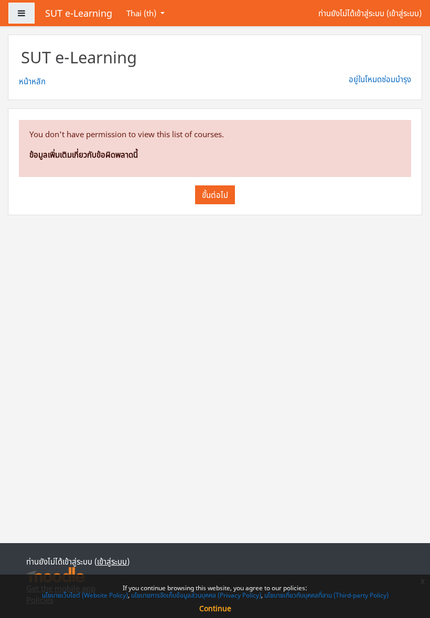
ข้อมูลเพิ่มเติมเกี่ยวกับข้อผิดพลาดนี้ (83, 154)
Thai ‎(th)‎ (142, 13)
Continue (215, 608)
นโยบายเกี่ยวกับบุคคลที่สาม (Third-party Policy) (326, 595)
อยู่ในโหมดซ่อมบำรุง (380, 79)
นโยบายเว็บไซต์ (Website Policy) (85, 595)
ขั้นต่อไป (215, 195)
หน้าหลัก (32, 81)
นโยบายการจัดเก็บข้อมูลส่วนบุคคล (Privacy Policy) (196, 595)
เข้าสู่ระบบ (404, 13)
